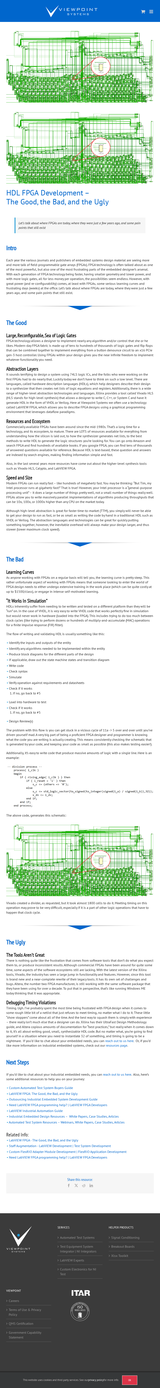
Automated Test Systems (77, 1237)
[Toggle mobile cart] (143, 11)
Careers (14, 1301)
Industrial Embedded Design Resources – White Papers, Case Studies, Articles (64, 1116)
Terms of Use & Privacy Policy (25, 1312)
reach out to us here (119, 1041)
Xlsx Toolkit (119, 1256)
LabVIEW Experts (72, 1260)
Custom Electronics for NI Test (78, 1271)
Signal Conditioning (125, 1237)
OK (129, 1380)
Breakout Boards (123, 1246)
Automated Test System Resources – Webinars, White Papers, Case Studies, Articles (67, 1122)
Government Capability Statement (25, 1334)
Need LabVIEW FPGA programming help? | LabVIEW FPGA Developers (58, 1105)
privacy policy (96, 1380)
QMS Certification (21, 1323)
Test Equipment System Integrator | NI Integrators (78, 1248)
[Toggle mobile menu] (151, 11)
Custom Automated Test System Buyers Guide (41, 1088)
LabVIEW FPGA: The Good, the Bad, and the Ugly (43, 1094)
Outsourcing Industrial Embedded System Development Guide (53, 1099)
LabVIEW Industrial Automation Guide (36, 1111)
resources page (116, 1045)
